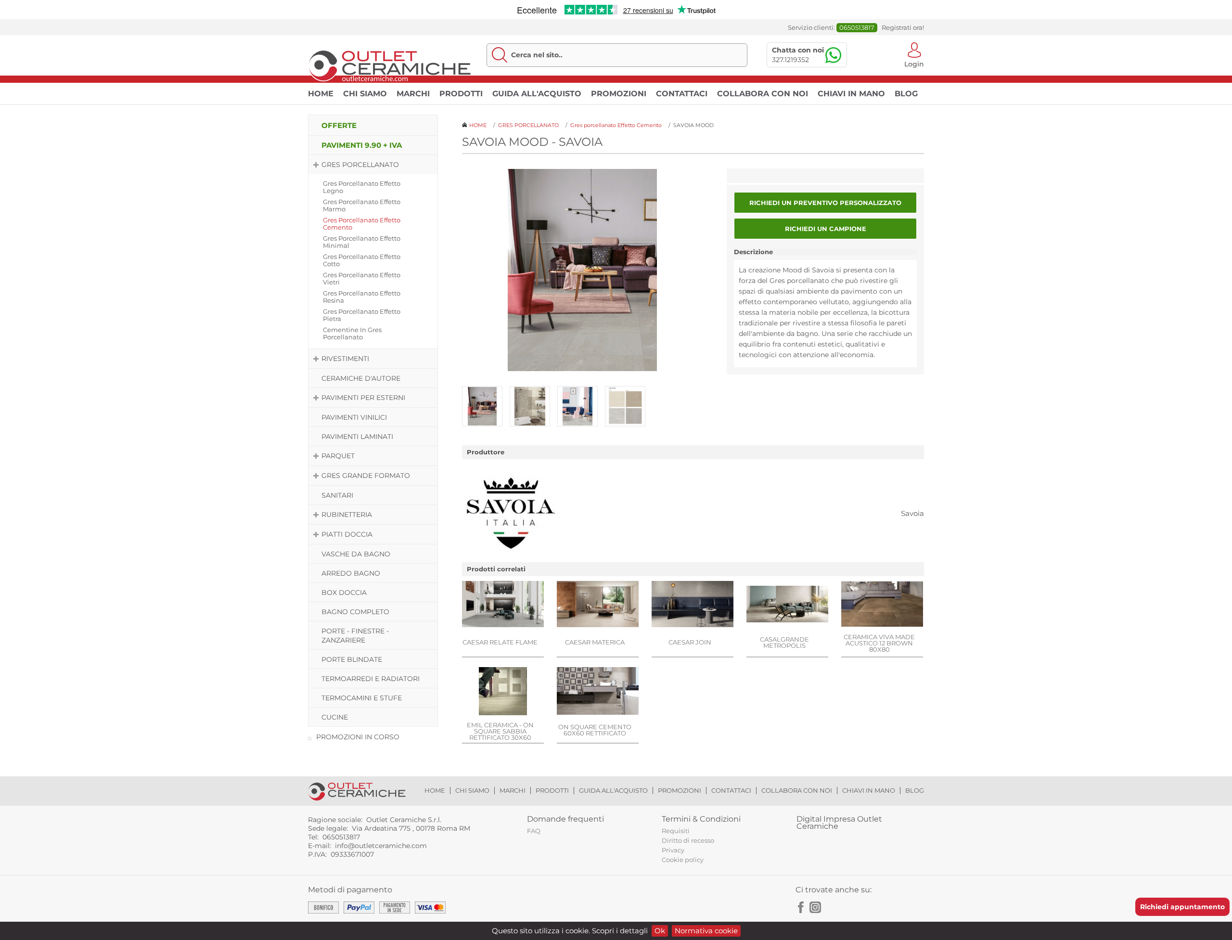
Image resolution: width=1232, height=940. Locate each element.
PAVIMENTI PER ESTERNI (363, 397)
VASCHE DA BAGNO (355, 554)
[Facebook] (801, 907)
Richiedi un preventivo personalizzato (825, 202)
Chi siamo (365, 93)
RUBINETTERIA (346, 514)
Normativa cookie (706, 930)
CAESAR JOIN (689, 642)
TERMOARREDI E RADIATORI (370, 678)
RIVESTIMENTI (345, 358)
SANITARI (337, 495)
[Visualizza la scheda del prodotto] (503, 605)
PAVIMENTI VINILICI (354, 417)
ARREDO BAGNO (350, 573)
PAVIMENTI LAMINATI (357, 436)
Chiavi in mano (851, 93)
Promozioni (618, 93)
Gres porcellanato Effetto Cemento (361, 223)
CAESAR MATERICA (595, 642)
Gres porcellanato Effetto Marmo (361, 205)
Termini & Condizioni (701, 819)
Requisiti (676, 831)
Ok (659, 930)
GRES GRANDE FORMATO (365, 475)
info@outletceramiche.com (381, 845)
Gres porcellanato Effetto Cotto (361, 260)
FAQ (533, 831)
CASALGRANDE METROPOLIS (784, 642)
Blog (906, 93)
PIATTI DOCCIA (346, 534)
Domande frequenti (565, 819)
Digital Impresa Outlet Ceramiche (839, 822)
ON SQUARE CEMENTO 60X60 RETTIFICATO (594, 730)
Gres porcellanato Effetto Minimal (361, 241)
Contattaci (681, 93)
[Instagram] (815, 907)
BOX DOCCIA (344, 592)
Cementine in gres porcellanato (352, 333)
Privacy (673, 850)
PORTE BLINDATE (351, 659)
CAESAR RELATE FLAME (500, 642)
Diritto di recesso (688, 840)
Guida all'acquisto (536, 93)
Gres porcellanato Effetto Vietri (361, 278)
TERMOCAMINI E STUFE (361, 698)
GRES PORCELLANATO (360, 164)
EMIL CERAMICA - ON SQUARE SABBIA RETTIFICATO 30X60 (500, 731)
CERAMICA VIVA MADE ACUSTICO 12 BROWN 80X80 (879, 643)
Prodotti (461, 93)
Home (321, 93)
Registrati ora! (903, 28)
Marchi (413, 93)
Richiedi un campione (825, 228)
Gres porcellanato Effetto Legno (361, 187)
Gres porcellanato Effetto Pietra (361, 315)
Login (914, 63)
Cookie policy (683, 859)
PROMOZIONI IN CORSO (357, 737)
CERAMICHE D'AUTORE (360, 378)
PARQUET (338, 455)
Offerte (339, 125)
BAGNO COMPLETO (355, 611)
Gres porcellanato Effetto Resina (361, 296)
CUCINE (334, 717)
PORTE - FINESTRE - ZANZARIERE (355, 635)
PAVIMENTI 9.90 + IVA (361, 145)
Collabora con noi (762, 93)
